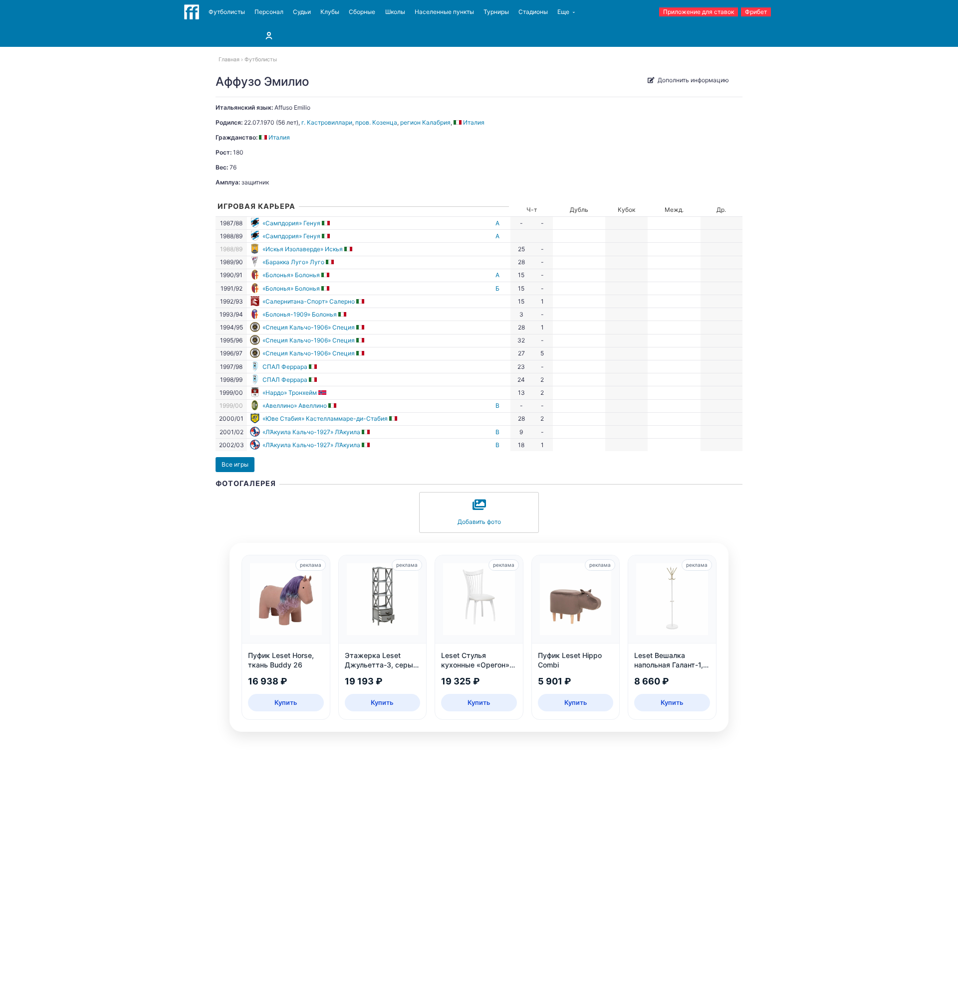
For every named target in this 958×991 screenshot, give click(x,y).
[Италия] (326, 223)
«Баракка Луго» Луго (293, 262)
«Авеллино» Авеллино (294, 405)
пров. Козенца (376, 122)
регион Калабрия (425, 122)
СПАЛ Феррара (284, 366)
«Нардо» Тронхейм (289, 392)
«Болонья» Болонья (291, 275)
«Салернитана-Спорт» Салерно (308, 301)
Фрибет (756, 11)
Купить (285, 702)
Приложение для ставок (698, 11)
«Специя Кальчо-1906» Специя (308, 327)
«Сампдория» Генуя (291, 223)
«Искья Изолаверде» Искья (302, 249)
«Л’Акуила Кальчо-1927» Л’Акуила (311, 432)
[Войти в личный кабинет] (268, 35)
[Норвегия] (323, 392)
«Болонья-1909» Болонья (299, 314)
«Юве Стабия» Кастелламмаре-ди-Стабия (325, 418)
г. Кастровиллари (326, 122)
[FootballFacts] (192, 12)
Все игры (235, 464)
